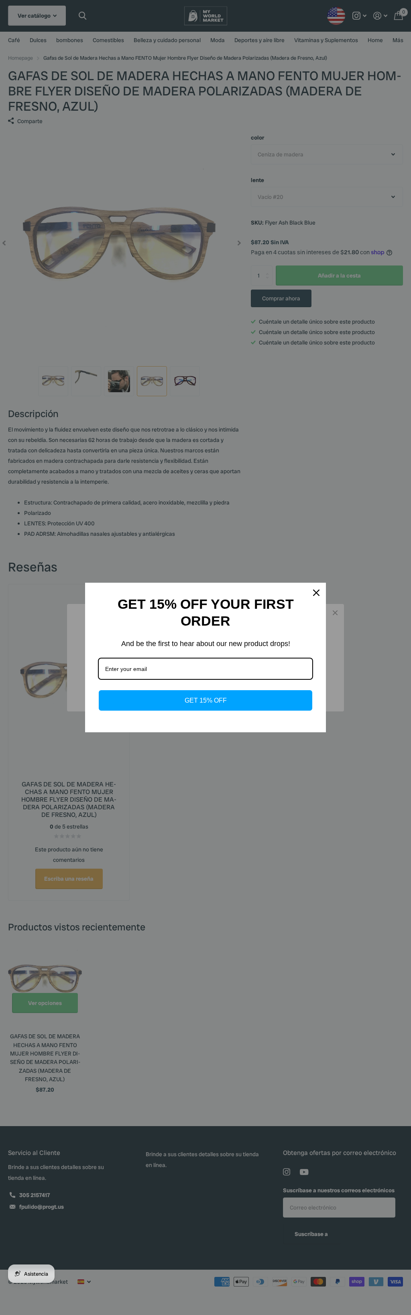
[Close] (316, 593)
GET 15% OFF (206, 700)
